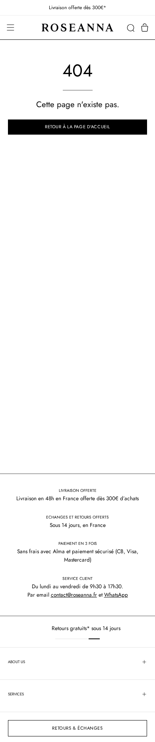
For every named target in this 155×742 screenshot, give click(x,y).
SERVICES (16, 694)
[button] (130, 27)
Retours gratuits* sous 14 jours (79, 628)
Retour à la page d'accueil (77, 126)
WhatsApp (116, 595)
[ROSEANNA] (77, 27)
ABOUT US (16, 662)
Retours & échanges (77, 728)
